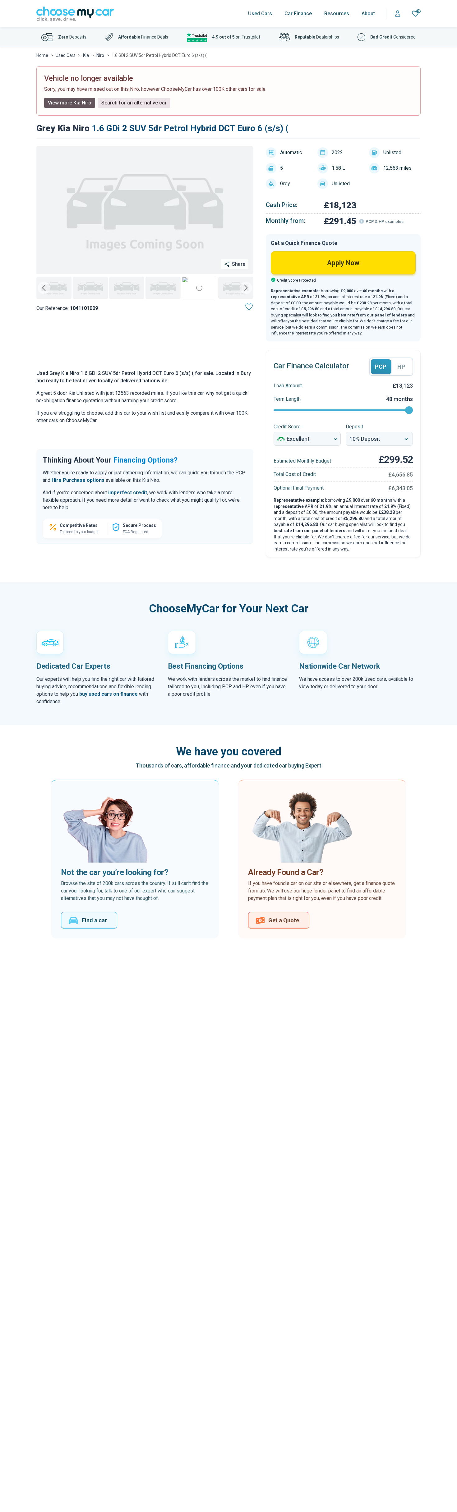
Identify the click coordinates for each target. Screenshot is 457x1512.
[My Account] (397, 13)
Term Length (287, 399)
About (368, 13)
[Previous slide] (44, 288)
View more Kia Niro (69, 103)
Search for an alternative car (134, 103)
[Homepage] (75, 14)
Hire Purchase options (78, 480)
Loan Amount (288, 386)
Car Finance (298, 13)
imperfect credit (127, 493)
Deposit (354, 427)
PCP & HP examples (385, 221)
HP (401, 366)
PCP (380, 366)
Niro (100, 55)
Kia (86, 55)
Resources (336, 13)
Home (42, 55)
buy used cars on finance (108, 694)
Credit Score (287, 427)
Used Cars (260, 13)
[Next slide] (246, 288)
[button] (54, 288)
